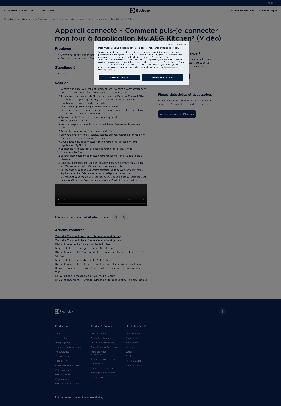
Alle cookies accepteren (162, 77)
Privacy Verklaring (107, 69)
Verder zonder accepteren (177, 44)
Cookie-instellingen (119, 77)
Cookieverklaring (171, 67)
